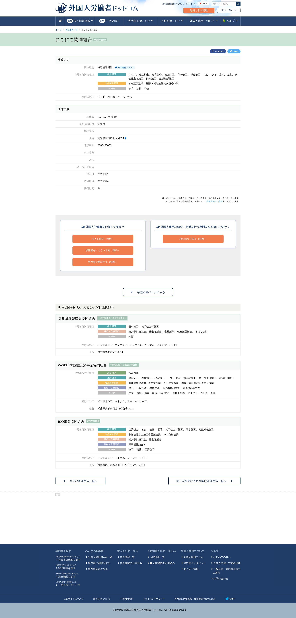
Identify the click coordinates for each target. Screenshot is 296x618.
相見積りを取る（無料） (193, 239)
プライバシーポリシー (154, 599)
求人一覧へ (227, 10)
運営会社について (101, 599)
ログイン (190, 3)
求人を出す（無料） (103, 239)
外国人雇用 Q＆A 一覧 (100, 557)
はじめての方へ (222, 557)
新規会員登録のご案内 (173, 3)
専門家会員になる (98, 569)
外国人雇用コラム (193, 557)
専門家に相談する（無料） (103, 262)
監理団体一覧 (72, 30)
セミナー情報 (191, 569)
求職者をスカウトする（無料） (103, 250)
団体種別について (125, 67)
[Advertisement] (148, 519)
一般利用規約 (126, 599)
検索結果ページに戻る (151, 292)
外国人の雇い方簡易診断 (226, 563)
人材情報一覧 (157, 557)
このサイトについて (73, 599)
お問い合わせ (220, 578)
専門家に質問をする (99, 563)
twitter (232, 599)
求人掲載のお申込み (131, 563)
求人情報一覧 (127, 557)
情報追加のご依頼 (214, 201)
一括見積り (110, 20)
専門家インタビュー (195, 563)
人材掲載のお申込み (164, 563)
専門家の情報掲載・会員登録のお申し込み (195, 599)
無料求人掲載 (199, 10)
